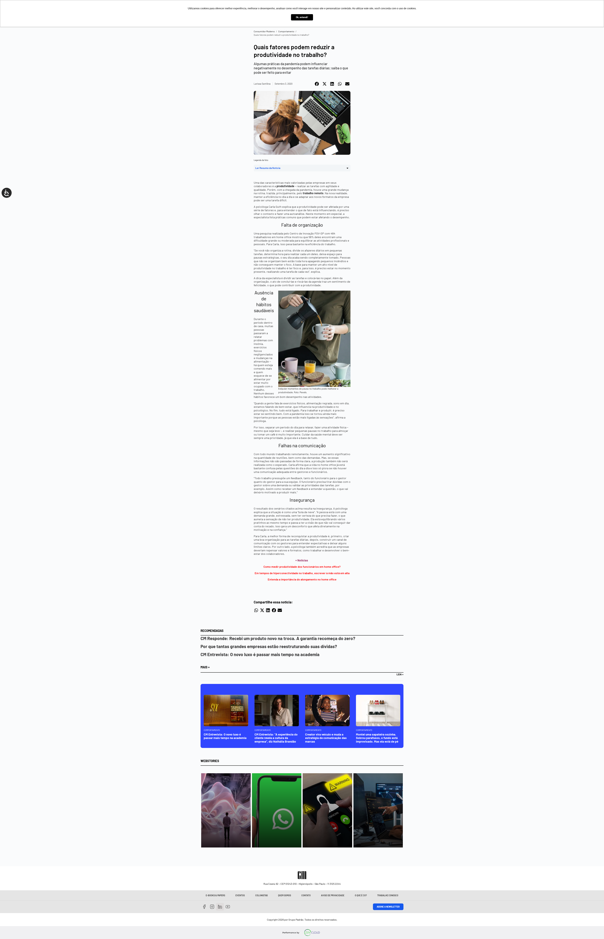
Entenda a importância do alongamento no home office (302, 579)
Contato (306, 895)
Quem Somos (284, 895)
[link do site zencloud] (312, 932)
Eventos (240, 895)
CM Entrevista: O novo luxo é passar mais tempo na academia (260, 654)
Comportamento (286, 31)
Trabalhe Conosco (387, 895)
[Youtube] (228, 907)
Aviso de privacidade (332, 895)
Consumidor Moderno (264, 31)
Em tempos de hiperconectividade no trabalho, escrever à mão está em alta (302, 573)
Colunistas (261, 895)
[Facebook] (204, 907)
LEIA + (400, 674)
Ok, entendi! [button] (302, 17)
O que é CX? (361, 895)
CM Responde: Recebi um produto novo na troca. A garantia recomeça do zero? (278, 638)
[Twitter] (220, 907)
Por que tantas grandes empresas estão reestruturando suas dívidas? (269, 646)
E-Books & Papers (215, 895)
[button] (317, 84)
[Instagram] (212, 907)
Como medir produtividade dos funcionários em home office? (302, 566)
